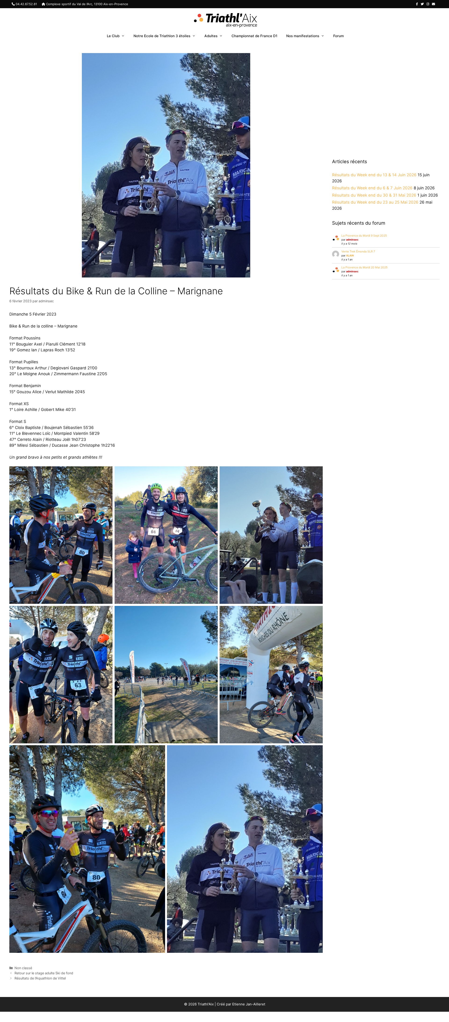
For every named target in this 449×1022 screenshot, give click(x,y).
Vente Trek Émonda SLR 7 (358, 251)
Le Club (113, 36)
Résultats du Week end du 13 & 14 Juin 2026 (374, 175)
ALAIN (350, 255)
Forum (338, 36)
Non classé (23, 968)
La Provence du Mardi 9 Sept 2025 (364, 235)
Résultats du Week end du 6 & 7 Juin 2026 (372, 188)
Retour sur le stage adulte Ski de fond (43, 973)
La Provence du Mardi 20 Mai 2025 (364, 267)
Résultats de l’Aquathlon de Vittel (40, 978)
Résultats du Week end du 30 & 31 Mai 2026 (374, 195)
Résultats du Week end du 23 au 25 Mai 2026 (375, 202)
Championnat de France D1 (254, 36)
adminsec (352, 239)
